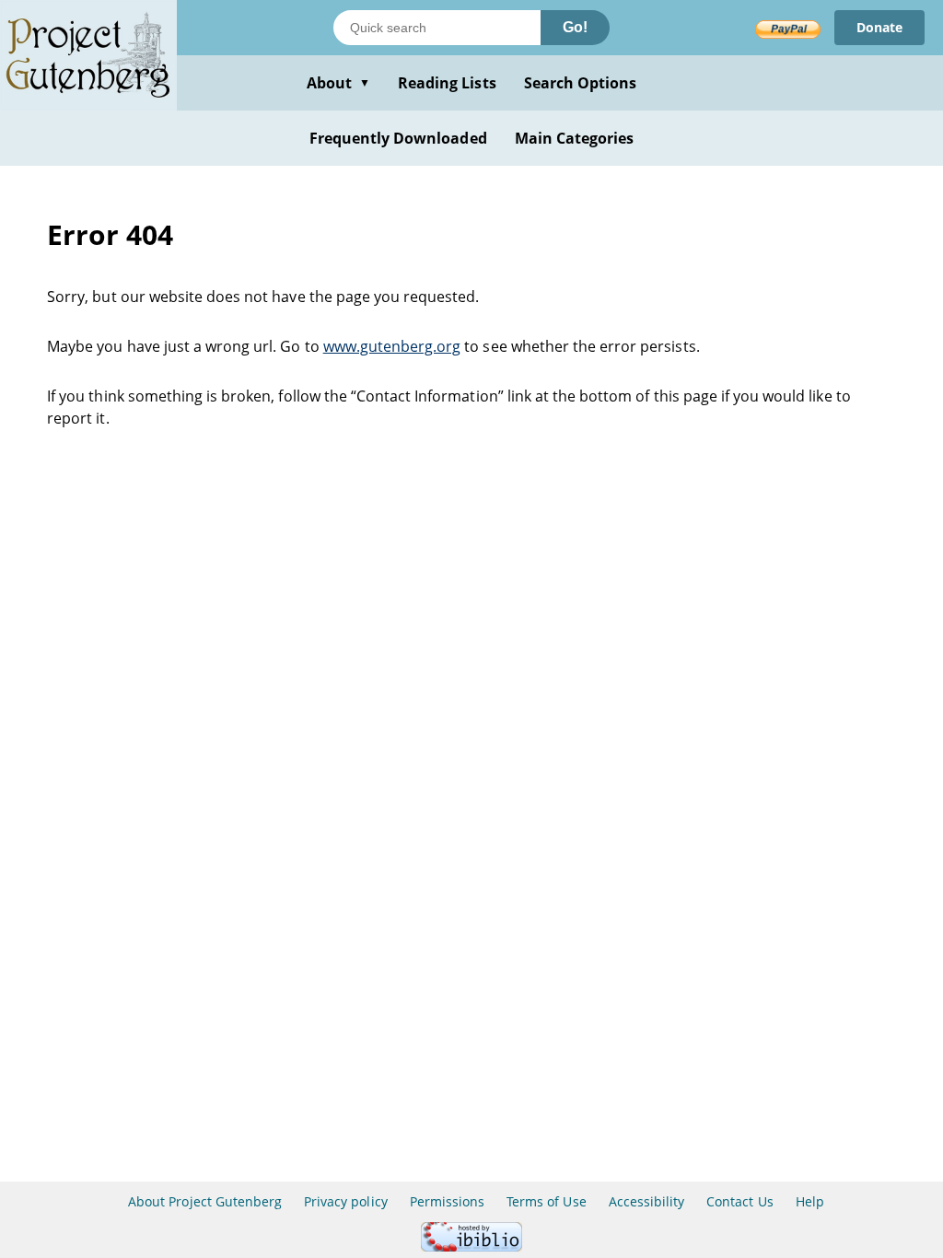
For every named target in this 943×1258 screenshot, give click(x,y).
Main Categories (574, 138)
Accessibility (647, 1201)
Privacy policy (346, 1201)
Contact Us (739, 1201)
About (338, 83)
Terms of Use (546, 1201)
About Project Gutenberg (205, 1201)
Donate (879, 27)
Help (810, 1201)
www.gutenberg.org (392, 346)
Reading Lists (447, 83)
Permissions (447, 1201)
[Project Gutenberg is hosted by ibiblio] (471, 1246)
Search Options (580, 83)
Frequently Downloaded (398, 138)
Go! (575, 27)
